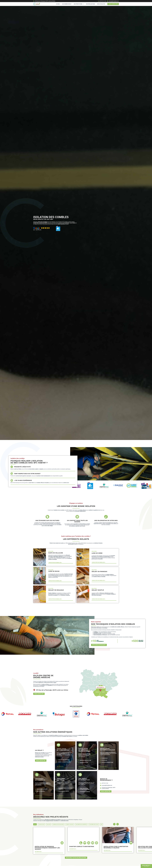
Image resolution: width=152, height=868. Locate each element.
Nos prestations (78, 4)
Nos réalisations (90, 4)
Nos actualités (101, 4)
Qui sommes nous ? (66, 4)
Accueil (58, 4)
